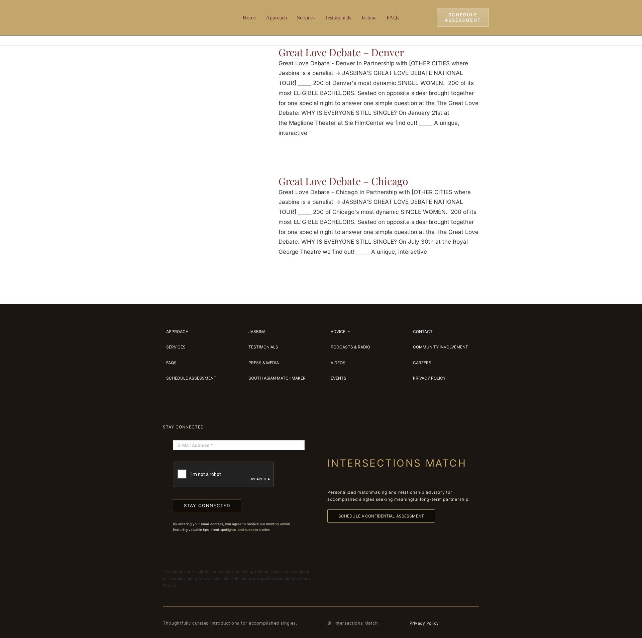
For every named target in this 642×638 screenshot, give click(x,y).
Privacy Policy (424, 623)
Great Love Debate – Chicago (343, 181)
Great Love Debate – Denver (341, 52)
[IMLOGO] (184, 9)
